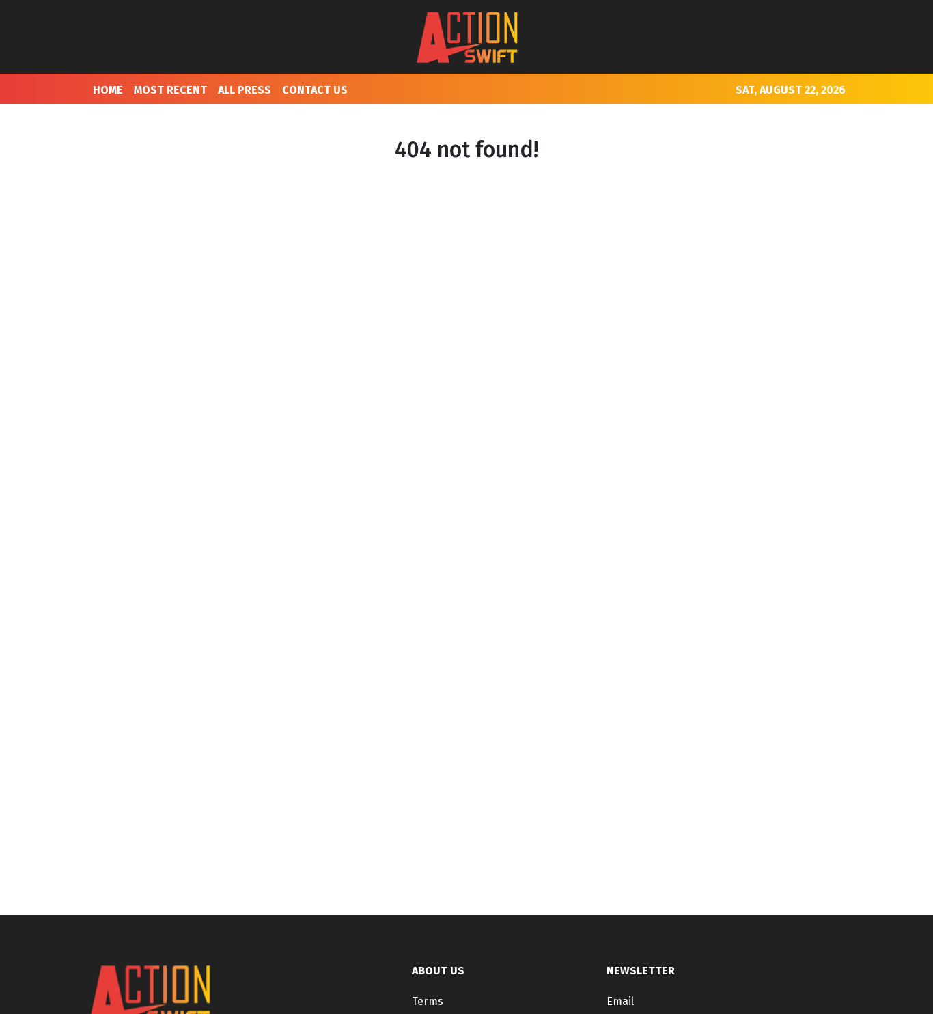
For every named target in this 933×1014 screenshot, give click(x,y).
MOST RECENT (170, 89)
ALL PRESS (244, 89)
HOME (108, 89)
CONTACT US (315, 89)
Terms (427, 1001)
